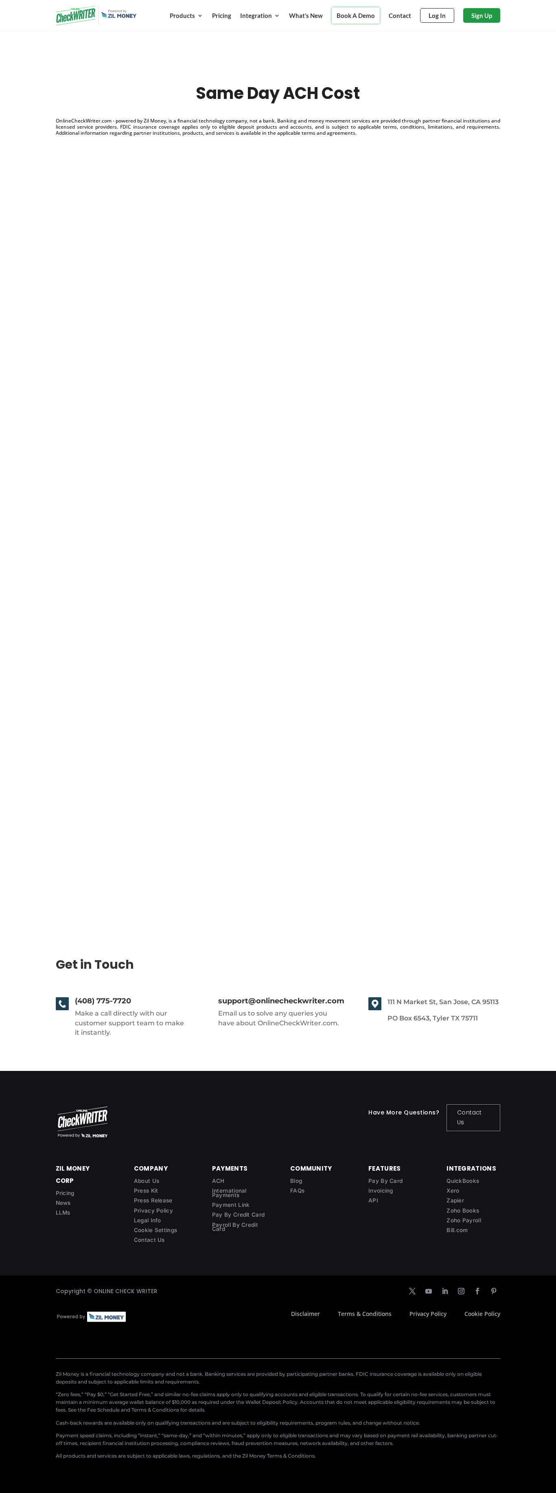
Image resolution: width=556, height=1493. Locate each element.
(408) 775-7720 (103, 1000)
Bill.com (457, 1230)
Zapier (455, 1200)
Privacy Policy (153, 1210)
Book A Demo (356, 15)
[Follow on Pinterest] (493, 1291)
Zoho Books (463, 1210)
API (373, 1200)
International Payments (229, 1192)
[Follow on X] (412, 1291)
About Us (146, 1181)
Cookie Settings (155, 1230)
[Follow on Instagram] (461, 1291)
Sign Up (481, 15)
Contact (400, 15)
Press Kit (146, 1190)
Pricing (221, 15)
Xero (453, 1190)
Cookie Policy (482, 1314)
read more (79, 499)
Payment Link (231, 1205)
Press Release (153, 1200)
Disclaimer (305, 1314)
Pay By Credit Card (238, 1214)
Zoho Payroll (464, 1220)
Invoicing (380, 1190)
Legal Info (147, 1220)
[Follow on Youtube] (428, 1291)
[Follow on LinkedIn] (444, 1291)
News (63, 1203)
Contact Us (469, 1117)
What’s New (306, 15)
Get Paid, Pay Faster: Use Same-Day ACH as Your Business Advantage (198, 454)
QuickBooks (463, 1181)
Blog (296, 1181)
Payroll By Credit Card (235, 1227)
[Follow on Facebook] (477, 1291)
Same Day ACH (91, 831)
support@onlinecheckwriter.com (281, 1000)
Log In (437, 15)
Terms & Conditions (365, 1314)
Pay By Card (385, 1181)
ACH (218, 1181)
